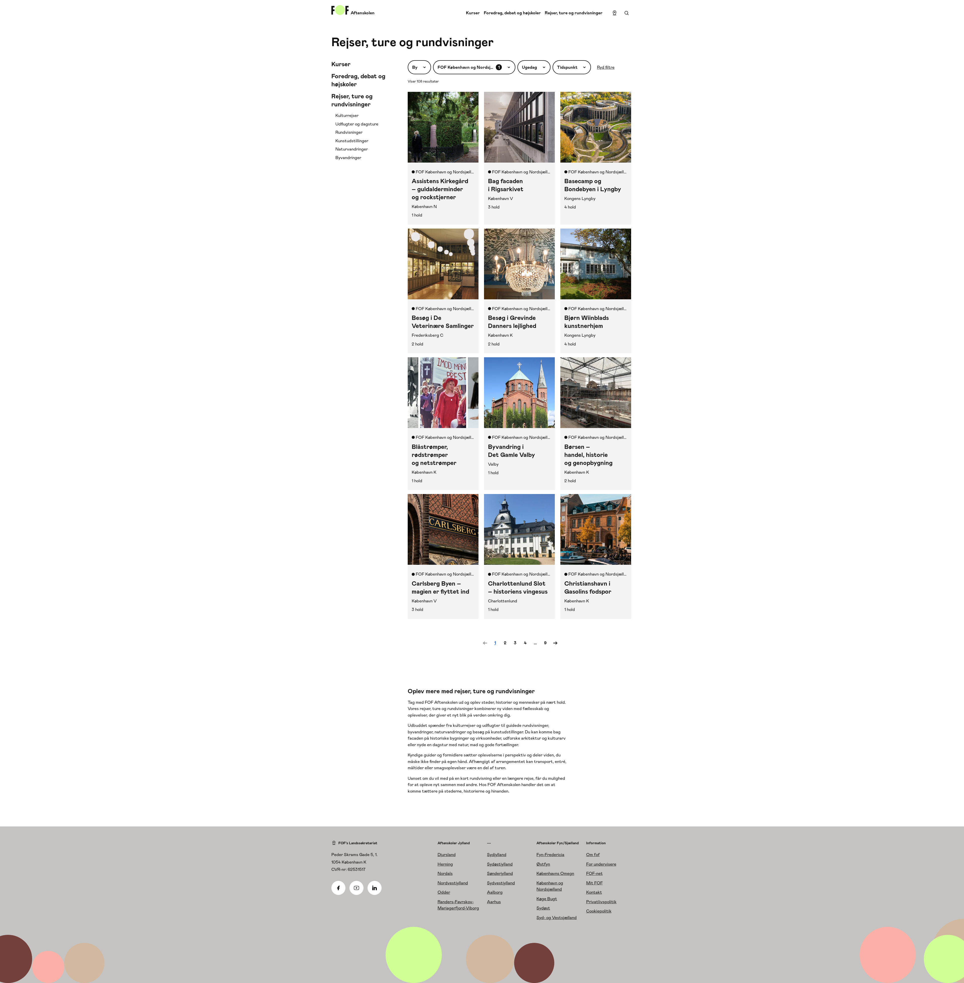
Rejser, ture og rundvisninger (573, 13)
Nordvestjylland (453, 883)
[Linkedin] (375, 888)
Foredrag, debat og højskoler (512, 13)
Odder (444, 892)
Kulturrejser (346, 115)
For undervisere (601, 864)
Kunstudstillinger (351, 141)
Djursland (447, 854)
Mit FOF (594, 883)
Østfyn (543, 864)
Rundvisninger (349, 132)
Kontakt (594, 892)
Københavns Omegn (555, 873)
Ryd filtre (606, 67)
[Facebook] (338, 888)
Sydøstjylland (500, 864)
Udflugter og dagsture (356, 124)
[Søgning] (627, 13)
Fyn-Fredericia (550, 854)
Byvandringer (348, 157)
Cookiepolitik (599, 911)
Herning (445, 864)
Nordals (445, 873)
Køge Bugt (546, 898)
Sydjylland (496, 854)
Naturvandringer (351, 149)
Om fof (593, 854)
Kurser (473, 13)
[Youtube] (356, 888)
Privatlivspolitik (601, 901)
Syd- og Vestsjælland (556, 917)
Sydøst (543, 908)
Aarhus (494, 901)
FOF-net (594, 873)
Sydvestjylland (501, 883)
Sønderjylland (500, 873)
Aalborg (495, 892)
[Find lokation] (615, 13)
